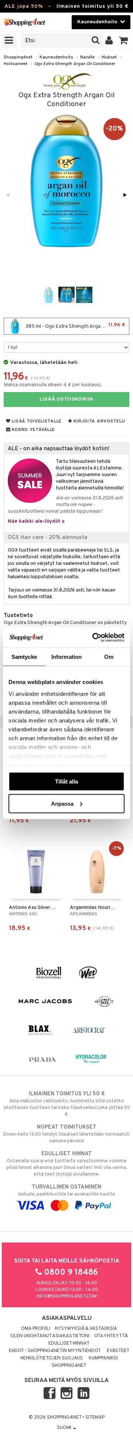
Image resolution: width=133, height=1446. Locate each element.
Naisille (87, 57)
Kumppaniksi (103, 1358)
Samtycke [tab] (24, 657)
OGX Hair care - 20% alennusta (47, 537)
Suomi (64, 1428)
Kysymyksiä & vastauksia (86, 1329)
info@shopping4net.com (67, 1297)
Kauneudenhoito (56, 57)
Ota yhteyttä (111, 1336)
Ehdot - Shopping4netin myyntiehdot (55, 1351)
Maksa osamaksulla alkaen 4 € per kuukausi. (53, 385)
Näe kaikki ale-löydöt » (36, 521)
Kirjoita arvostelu (98, 421)
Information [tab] (66, 657)
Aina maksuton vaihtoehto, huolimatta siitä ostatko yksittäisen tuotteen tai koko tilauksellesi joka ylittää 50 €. (66, 1104)
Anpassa (62, 803)
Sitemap (95, 1417)
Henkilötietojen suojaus (51, 1358)
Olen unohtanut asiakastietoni (49, 1336)
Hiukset (109, 57)
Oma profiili (35, 1329)
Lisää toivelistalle (36, 421)
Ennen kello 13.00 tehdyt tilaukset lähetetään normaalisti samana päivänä (66, 1134)
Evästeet (118, 1351)
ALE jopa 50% (23, 6)
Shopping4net (18, 57)
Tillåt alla (66, 781)
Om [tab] (108, 657)
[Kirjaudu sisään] (109, 41)
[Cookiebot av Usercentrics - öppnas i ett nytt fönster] (94, 637)
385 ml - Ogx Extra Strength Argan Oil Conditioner (76, 326)
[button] (123, 41)
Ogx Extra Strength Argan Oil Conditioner (74, 64)
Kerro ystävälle (33, 430)
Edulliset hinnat (68, 1343)
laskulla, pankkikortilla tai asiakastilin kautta (66, 1190)
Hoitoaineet (15, 64)
